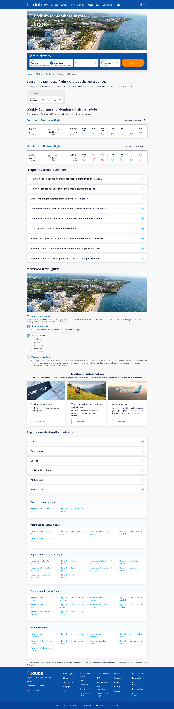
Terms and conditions (35, 686)
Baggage (66, 686)
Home (29, 74)
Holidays (117, 686)
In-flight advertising (101, 687)
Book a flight (68, 673)
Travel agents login (102, 694)
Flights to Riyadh (138, 678)
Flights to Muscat (135, 683)
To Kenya (50, 74)
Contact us (84, 685)
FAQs (99, 678)
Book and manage (59, 5)
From (32, 60)
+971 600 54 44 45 (34, 690)
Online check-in (103, 673)
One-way (47, 56)
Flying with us (77, 5)
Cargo (82, 689)
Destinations (93, 5)
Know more (39, 421)
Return (35, 56)
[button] (87, 179)
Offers (65, 678)
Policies (29, 681)
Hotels (116, 682)
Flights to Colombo (135, 694)
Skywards (107, 5)
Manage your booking (85, 674)
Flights (39, 74)
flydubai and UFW (85, 694)
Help (118, 5)
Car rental (118, 678)
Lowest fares (119, 673)
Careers (117, 691)
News (82, 680)
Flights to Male (137, 689)
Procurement (102, 682)
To (54, 60)
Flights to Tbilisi (137, 673)
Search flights (132, 63)
